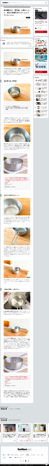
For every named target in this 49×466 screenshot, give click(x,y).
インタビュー (39, 10)
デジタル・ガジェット (44, 20)
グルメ (42, 454)
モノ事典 (46, 10)
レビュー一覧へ (41, 31)
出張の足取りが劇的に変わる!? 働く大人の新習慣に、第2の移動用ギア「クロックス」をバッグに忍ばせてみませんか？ (39, 436)
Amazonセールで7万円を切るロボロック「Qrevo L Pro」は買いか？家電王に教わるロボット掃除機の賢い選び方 (9, 436)
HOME (1, 5)
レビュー (37, 10)
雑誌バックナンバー (18, 457)
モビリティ (22, 454)
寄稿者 (10, 457)
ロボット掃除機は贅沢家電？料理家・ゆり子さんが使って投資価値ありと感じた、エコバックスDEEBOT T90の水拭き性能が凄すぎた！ (24, 436)
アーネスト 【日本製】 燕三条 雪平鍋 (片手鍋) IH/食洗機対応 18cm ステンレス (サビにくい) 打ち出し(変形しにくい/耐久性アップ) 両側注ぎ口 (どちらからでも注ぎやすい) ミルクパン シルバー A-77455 (16, 179)
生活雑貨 (27, 454)
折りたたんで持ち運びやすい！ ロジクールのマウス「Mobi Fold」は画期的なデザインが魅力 (41, 22)
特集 (3, 454)
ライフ (3, 5)
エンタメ (4, 457)
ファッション (44, 433)
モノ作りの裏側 (42, 10)
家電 (15, 433)
